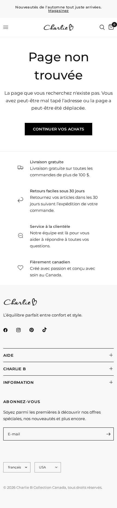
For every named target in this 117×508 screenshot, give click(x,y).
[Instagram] (22, 330)
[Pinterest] (35, 330)
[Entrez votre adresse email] (108, 433)
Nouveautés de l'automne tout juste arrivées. (58, 8)
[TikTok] (48, 330)
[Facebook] (9, 330)
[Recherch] (102, 27)
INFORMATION (18, 382)
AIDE (8, 355)
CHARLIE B (14, 368)
